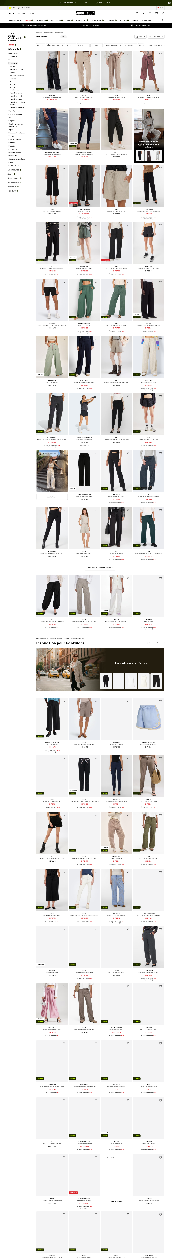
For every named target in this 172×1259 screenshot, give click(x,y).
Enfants (32, 13)
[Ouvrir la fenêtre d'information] (169, 3)
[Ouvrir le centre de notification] (150, 13)
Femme (11, 13)
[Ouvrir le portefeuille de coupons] (136, 13)
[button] (140, 37)
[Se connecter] (143, 13)
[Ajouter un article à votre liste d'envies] (63, 54)
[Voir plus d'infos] (52, 105)
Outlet (13, 7)
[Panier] (163, 13)
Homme (21, 13)
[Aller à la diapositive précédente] (149, 643)
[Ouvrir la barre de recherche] (162, 20)
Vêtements (48, 33)
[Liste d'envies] (156, 13)
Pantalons (59, 33)
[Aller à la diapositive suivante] (162, 643)
